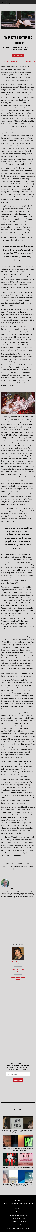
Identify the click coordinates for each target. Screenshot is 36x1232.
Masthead (18, 1208)
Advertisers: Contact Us (18, 1222)
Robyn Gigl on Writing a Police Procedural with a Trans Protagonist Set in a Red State (18, 1185)
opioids (16, 869)
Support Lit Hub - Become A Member (18, 1228)
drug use (21, 863)
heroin (4, 866)
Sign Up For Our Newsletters (18, 1215)
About (18, 1212)
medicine (31, 866)
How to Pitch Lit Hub (18, 1218)
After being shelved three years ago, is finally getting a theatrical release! (18, 1131)
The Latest (18, 1109)
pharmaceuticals (25, 869)
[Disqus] (18, 921)
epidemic (29, 863)
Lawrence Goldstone (9, 61)
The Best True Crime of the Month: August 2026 (18, 1167)
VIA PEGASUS (18, 55)
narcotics (9, 869)
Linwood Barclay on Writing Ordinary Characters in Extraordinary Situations (18, 1150)
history (10, 866)
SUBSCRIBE (18, 1080)
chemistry (7, 863)
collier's (14, 863)
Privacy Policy (18, 1225)
